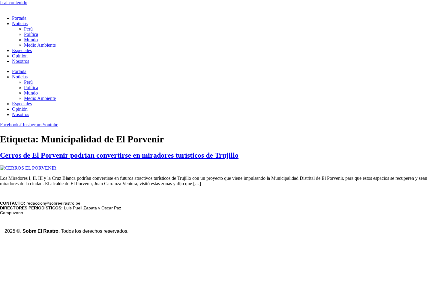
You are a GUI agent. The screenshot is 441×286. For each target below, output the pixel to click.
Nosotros (20, 61)
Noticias (20, 23)
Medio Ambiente (40, 45)
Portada (19, 18)
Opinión (20, 55)
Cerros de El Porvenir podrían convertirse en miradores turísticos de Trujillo (119, 155)
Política (31, 34)
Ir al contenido (13, 2)
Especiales (22, 50)
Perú (28, 28)
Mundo (31, 39)
